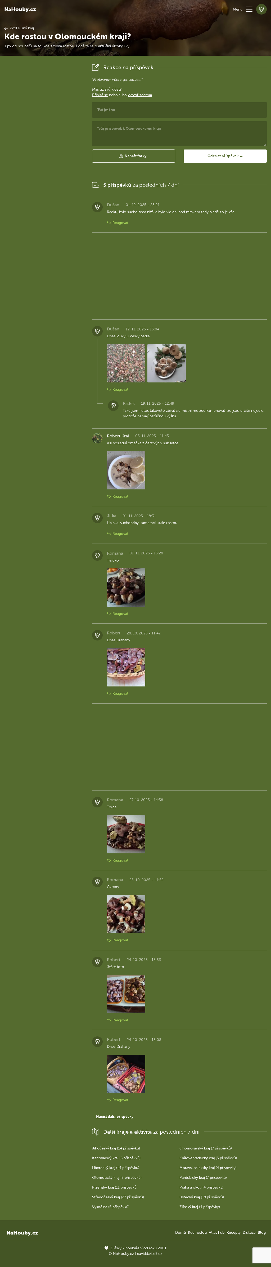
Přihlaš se (100, 95)
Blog (262, 1232)
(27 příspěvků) (118, 1197)
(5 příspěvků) (208, 1158)
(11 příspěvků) (115, 1187)
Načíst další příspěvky (114, 1116)
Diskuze (249, 1232)
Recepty (234, 1232)
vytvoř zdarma (140, 95)
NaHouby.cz (20, 9)
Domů (180, 1232)
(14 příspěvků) (116, 1148)
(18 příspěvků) (201, 1197)
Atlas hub (216, 1232)
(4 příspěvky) (208, 1168)
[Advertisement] (44, 141)
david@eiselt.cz (149, 1253)
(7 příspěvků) (205, 1148)
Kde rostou (197, 1232)
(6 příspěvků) (116, 1158)
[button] (249, 9)
